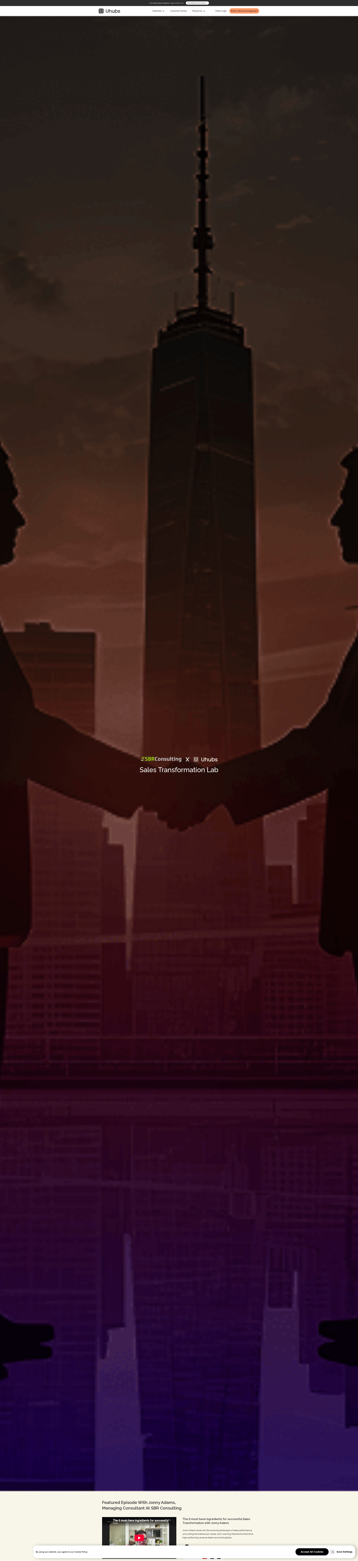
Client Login (221, 11)
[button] (159, 11)
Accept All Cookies (312, 1552)
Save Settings (344, 1552)
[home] (109, 11)
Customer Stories (178, 11)
